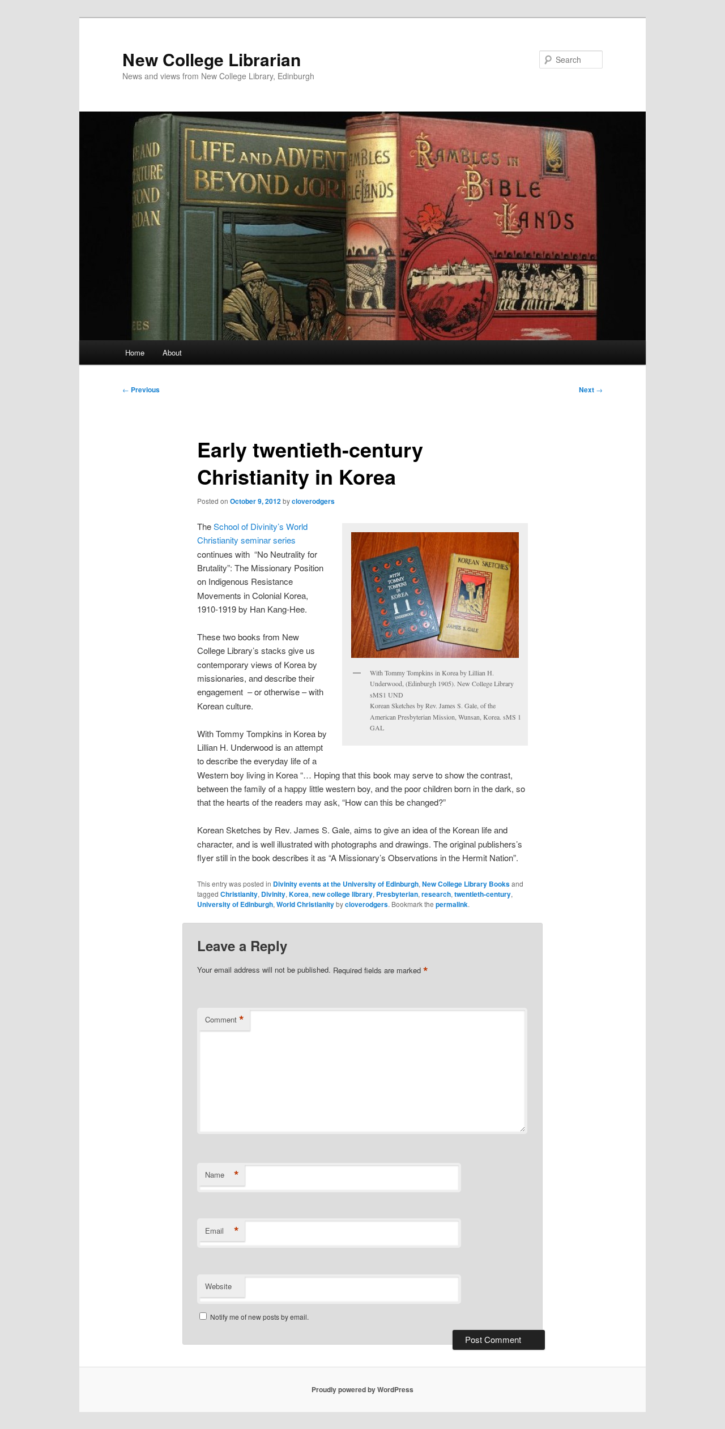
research (436, 894)
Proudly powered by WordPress (362, 1389)
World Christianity (305, 904)
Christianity (239, 894)
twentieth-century (482, 894)
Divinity (273, 894)
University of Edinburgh (235, 904)
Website (218, 1286)
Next (591, 389)
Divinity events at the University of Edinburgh (346, 884)
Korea (299, 894)
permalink (452, 904)
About (172, 352)
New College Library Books (466, 884)
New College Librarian (211, 59)
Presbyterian (397, 894)
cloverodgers (313, 501)
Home (134, 352)
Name (222, 1175)
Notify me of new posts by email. (259, 1316)
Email (222, 1231)
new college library (342, 894)
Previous (141, 389)
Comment (224, 1020)
